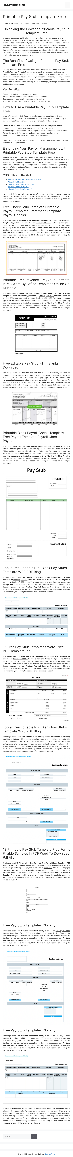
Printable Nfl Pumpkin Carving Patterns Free (24, 179)
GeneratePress (50, 1154)
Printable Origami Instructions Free (21, 184)
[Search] (34, 1136)
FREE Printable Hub (14, 4)
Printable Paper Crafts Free (18, 187)
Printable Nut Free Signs (17, 182)
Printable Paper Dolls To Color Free (21, 189)
